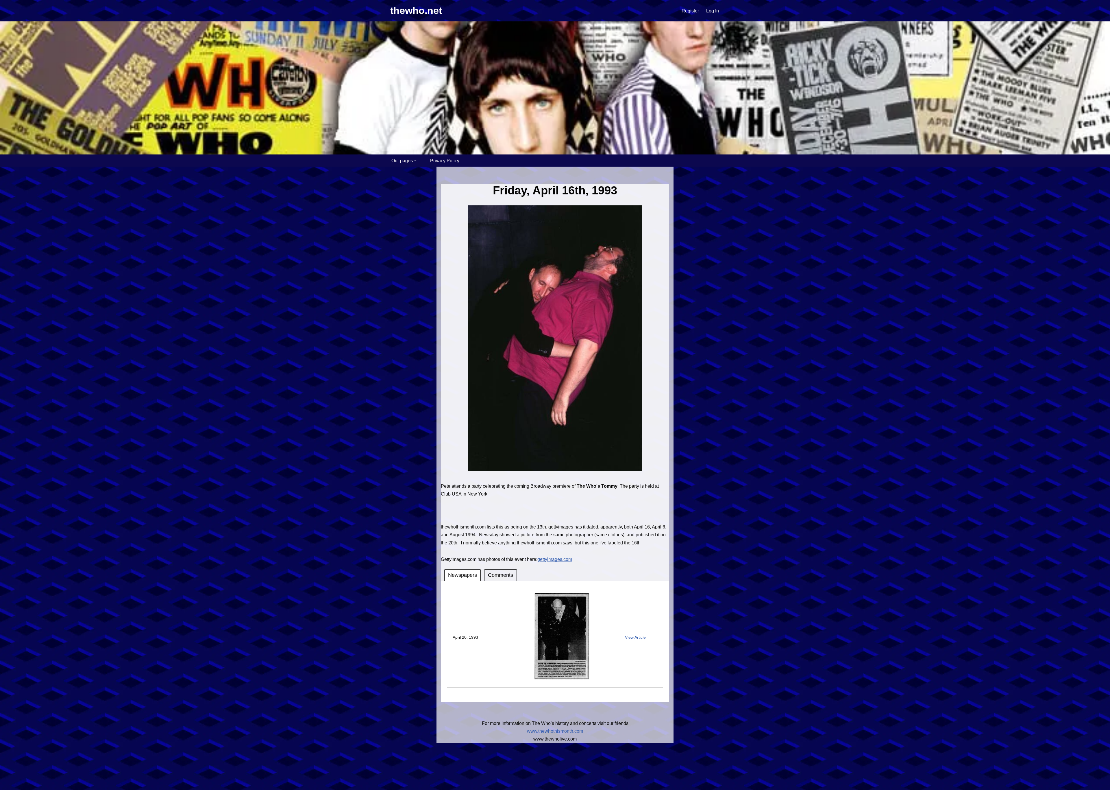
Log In (712, 10)
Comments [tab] (500, 575)
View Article (635, 637)
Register (690, 10)
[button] (415, 160)
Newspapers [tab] (462, 575)
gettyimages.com (554, 559)
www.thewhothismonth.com (555, 731)
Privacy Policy (444, 160)
